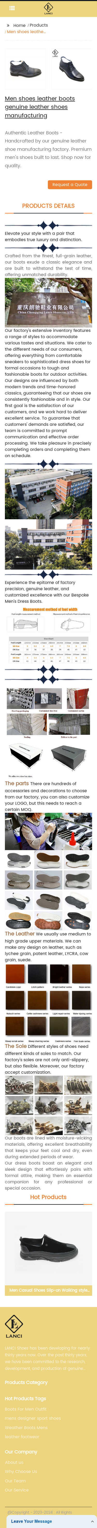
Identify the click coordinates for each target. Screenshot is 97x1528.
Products (39, 25)
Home (19, 25)
